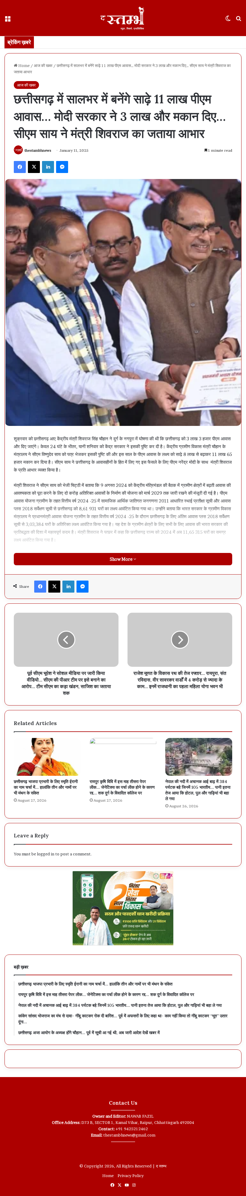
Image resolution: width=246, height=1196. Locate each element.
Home (23, 65)
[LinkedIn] (48, 167)
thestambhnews (38, 150)
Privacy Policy (131, 1175)
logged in (45, 853)
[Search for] (239, 20)
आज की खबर (43, 65)
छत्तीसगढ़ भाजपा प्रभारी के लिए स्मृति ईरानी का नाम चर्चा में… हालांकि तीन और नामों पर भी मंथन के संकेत (46, 787)
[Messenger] (62, 167)
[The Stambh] (123, 18)
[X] (34, 167)
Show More (122, 559)
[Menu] (7, 20)
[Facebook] (20, 167)
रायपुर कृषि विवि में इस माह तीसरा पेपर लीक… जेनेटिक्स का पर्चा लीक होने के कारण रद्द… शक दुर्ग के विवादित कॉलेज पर (122, 787)
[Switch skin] (228, 20)
